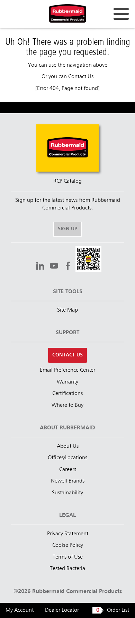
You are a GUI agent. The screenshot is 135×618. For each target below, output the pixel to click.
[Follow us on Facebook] (68, 266)
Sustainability (67, 493)
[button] (88, 260)
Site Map (67, 310)
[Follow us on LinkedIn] (40, 266)
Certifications (67, 393)
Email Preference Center (67, 370)
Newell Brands (67, 481)
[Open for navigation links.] (121, 14)
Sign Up (67, 228)
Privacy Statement (67, 534)
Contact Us (80, 77)
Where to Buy (67, 405)
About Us (68, 446)
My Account (20, 610)
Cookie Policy (67, 545)
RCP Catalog (67, 181)
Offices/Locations (67, 458)
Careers (67, 469)
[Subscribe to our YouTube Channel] (54, 266)
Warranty (67, 382)
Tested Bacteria (67, 568)
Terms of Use (68, 557)
